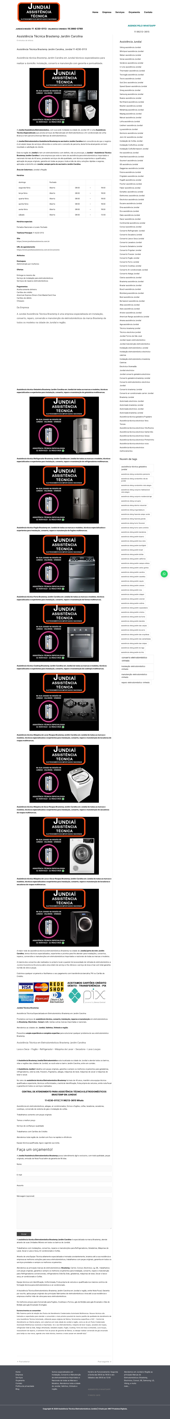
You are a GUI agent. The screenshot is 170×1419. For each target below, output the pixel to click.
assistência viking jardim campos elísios (135, 563)
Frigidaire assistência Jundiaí (132, 176)
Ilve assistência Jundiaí (129, 153)
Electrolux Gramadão (128, 366)
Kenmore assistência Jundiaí (131, 133)
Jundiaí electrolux (127, 370)
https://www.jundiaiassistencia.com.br (33, 241)
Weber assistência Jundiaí (130, 55)
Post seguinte (104, 1362)
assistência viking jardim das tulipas (134, 643)
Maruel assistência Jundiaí (130, 117)
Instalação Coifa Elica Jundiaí (131, 145)
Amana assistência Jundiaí (130, 320)
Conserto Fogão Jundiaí (129, 258)
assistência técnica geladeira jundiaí (134, 468)
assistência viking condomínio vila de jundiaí (134, 480)
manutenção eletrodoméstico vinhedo (134, 675)
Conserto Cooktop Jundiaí (130, 266)
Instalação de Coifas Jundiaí (131, 141)
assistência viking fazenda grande (133, 519)
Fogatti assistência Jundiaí (130, 180)
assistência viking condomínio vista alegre (136, 485)
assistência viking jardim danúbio (133, 621)
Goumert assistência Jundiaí (131, 160)
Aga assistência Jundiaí (129, 324)
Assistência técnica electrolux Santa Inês (136, 432)
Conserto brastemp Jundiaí (131, 389)
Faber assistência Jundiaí (130, 188)
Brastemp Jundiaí (127, 397)
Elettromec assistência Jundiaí (132, 195)
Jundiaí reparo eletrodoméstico (132, 340)
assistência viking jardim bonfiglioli (133, 545)
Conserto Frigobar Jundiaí (130, 250)
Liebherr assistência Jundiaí (131, 125)
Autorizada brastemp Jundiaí (131, 413)
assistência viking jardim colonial (132, 599)
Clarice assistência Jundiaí (130, 277)
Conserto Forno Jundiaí (129, 262)
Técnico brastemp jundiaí (130, 328)
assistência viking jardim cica (131, 590)
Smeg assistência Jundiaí (130, 90)
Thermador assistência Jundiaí (132, 71)
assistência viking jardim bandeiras (133, 532)
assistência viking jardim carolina (133, 572)
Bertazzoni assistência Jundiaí (132, 301)
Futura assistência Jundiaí (130, 172)
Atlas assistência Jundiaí (130, 305)
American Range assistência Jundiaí (134, 317)
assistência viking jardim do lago (132, 648)
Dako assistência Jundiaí (130, 215)
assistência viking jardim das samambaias (136, 639)
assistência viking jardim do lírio (132, 652)
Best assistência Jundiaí (129, 297)
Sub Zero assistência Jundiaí (131, 82)
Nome (19, 1164)
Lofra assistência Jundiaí (130, 121)
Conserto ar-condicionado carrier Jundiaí (136, 393)
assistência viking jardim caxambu (133, 576)
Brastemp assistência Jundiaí (132, 281)
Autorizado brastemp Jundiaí (131, 405)
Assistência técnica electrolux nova (134, 443)
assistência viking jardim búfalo (132, 554)
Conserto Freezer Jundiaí (130, 254)
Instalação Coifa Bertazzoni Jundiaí (134, 149)
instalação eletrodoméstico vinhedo (133, 667)
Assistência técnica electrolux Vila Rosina (137, 428)
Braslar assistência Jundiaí (130, 285)
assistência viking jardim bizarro (132, 536)
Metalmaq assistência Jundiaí (132, 110)
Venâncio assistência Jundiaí (131, 63)
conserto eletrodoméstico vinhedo (134, 659)
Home (18, 1372)
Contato (19, 1383)
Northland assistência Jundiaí (132, 102)
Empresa (19, 1375)
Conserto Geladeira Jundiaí (131, 246)
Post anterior (23, 1362)
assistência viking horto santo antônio (135, 528)
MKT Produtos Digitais (117, 1409)
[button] (164, 573)
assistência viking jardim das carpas (134, 625)
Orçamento (20, 1380)
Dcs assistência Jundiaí (129, 211)
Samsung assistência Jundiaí (131, 94)
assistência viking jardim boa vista (133, 541)
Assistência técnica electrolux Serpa (134, 436)
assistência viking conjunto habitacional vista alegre (135, 491)
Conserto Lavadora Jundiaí (131, 242)
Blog (17, 1389)
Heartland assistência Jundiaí (132, 156)
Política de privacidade (25, 1386)
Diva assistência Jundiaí (129, 207)
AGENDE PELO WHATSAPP (99, 1389)
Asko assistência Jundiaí (130, 309)
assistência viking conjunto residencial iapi (136, 496)
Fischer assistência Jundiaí (131, 184)
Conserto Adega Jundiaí (129, 273)
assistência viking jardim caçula (132, 581)
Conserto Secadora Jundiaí (131, 235)
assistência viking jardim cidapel (132, 594)
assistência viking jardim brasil (132, 550)
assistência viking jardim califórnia (133, 559)
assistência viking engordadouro (133, 510)
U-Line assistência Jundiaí (130, 67)
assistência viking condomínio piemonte (135, 474)
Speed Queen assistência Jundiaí (133, 86)
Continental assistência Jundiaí (132, 223)
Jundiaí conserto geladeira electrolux (135, 374)
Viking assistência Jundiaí (130, 47)
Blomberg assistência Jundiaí (132, 293)
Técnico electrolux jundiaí (130, 332)
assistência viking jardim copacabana (134, 608)
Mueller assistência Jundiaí (131, 106)
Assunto (20, 1185)
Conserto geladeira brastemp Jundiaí (135, 378)
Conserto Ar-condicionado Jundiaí (134, 270)
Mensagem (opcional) (25, 1196)
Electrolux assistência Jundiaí (132, 199)
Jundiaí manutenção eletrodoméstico (135, 344)
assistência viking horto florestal (133, 523)
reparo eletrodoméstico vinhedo (135, 682)
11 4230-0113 (39, 28)
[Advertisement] (64, 1345)
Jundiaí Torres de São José (131, 336)
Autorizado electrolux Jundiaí (132, 401)
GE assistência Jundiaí (129, 164)
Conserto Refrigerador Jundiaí (132, 231)
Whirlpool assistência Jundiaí (132, 51)
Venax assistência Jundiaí (130, 59)
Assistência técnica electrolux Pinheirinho (137, 440)
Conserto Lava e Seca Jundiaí (132, 238)
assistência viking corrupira (131, 501)
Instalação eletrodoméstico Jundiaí (134, 348)
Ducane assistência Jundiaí (131, 203)
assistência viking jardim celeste (132, 585)
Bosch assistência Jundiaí (130, 289)
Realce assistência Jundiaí (130, 98)
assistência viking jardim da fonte (133, 617)
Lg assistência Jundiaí (129, 129)
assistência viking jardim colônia (132, 603)
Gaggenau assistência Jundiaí (132, 168)
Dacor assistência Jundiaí (130, 219)
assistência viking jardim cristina (132, 612)
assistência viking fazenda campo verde (135, 514)
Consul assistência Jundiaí (130, 227)
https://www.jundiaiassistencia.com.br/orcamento (38, 250)
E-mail (19, 1175)
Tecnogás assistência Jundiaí (132, 75)
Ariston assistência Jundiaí (131, 313)
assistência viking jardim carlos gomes (135, 568)
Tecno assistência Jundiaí (130, 78)
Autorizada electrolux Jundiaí (132, 409)
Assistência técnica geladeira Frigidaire (136, 417)
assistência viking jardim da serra (133, 630)
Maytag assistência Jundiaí (131, 114)
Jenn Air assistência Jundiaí (131, 137)
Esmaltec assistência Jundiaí (131, 192)
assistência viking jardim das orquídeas (135, 634)
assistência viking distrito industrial (133, 505)
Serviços (19, 1377)
